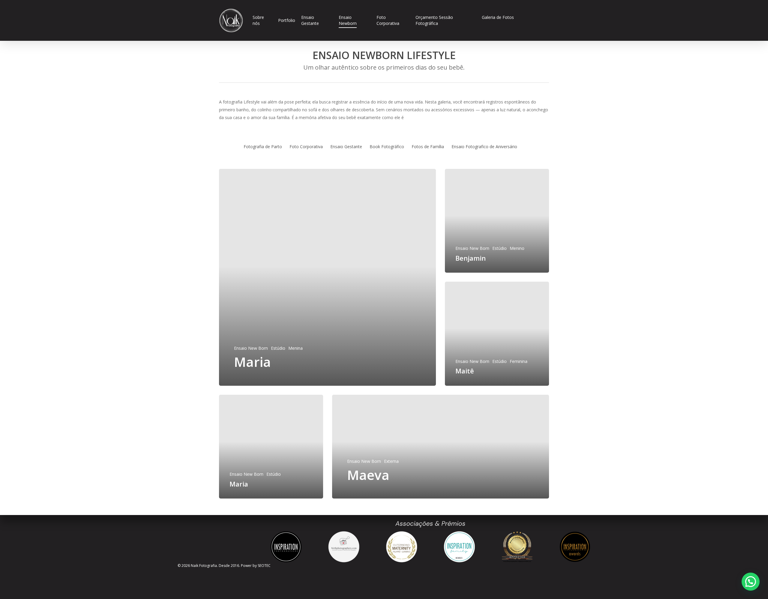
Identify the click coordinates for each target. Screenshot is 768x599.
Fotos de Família (428, 146)
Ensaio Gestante (346, 146)
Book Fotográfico (387, 146)
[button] (751, 582)
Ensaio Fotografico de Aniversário (484, 146)
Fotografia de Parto (263, 146)
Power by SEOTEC (256, 565)
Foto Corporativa (306, 146)
